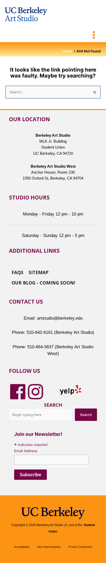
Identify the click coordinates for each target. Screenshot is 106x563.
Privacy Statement (80, 547)
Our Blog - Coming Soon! (43, 282)
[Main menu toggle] (94, 35)
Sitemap (38, 272)
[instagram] (35, 391)
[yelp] (70, 389)
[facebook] (18, 391)
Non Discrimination (49, 547)
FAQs (17, 272)
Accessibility (22, 547)
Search (53, 405)
